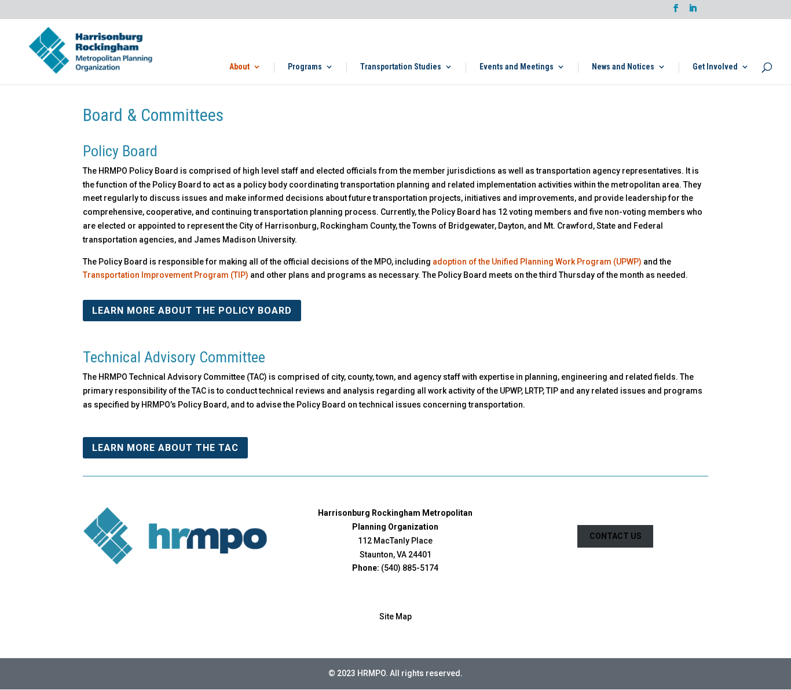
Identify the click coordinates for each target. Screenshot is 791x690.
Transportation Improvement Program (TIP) (165, 275)
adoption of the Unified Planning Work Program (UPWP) (537, 261)
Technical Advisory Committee (174, 357)
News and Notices (623, 67)
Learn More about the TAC (165, 447)
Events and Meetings (516, 67)
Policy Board (120, 151)
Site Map (395, 616)
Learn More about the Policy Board (192, 310)
